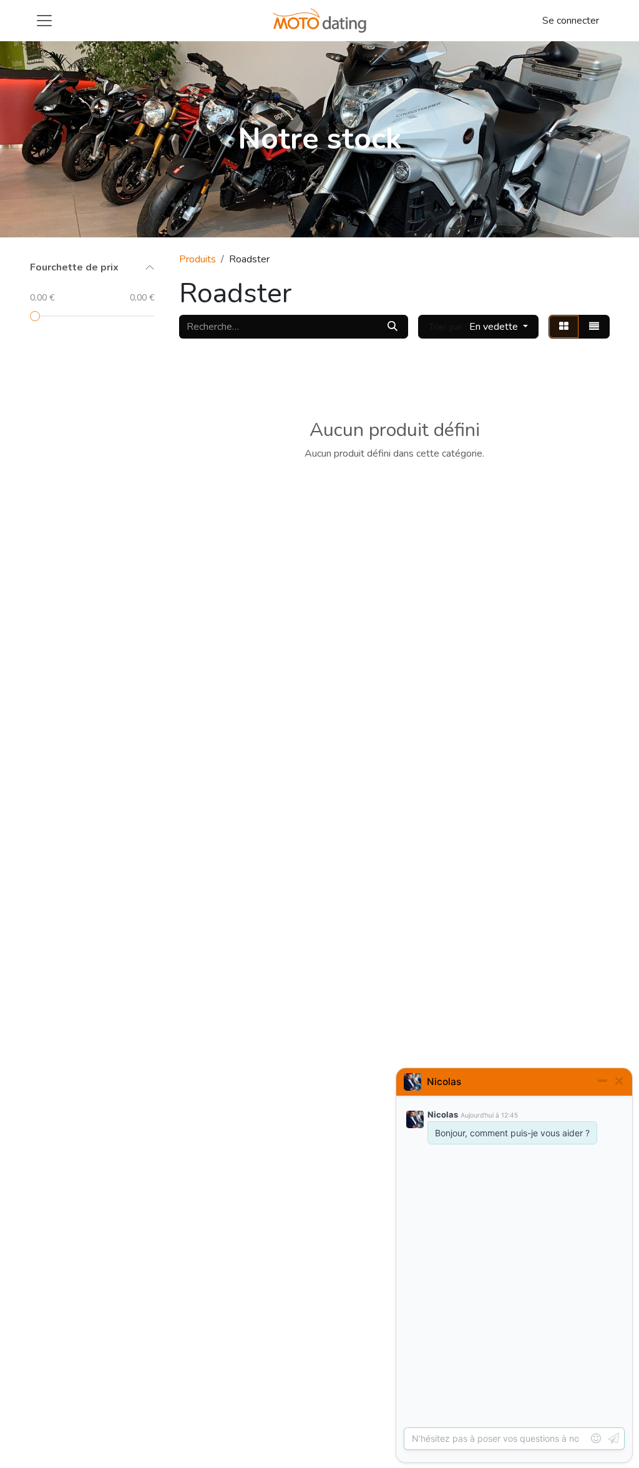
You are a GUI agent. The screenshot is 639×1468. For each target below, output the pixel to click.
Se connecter (570, 20)
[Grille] (564, 327)
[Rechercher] (392, 327)
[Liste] (594, 327)
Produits (197, 259)
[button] (478, 327)
